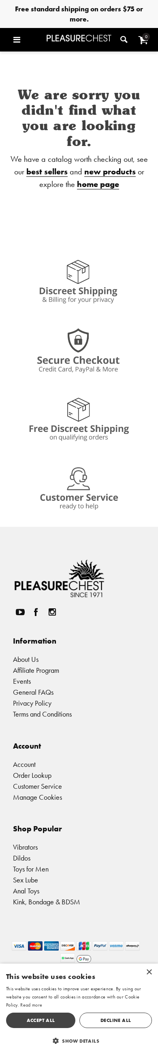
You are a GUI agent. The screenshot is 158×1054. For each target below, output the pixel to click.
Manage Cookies (37, 797)
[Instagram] (52, 612)
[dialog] (79, 1009)
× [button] (149, 972)
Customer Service (37, 786)
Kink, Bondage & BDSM (46, 901)
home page (98, 184)
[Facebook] (36, 612)
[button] (28, 39)
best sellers (47, 171)
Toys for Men (31, 869)
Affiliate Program (36, 670)
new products (110, 171)
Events (22, 681)
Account (24, 764)
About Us (25, 659)
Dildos (21, 858)
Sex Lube (25, 880)
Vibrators (25, 847)
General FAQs (33, 692)
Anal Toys (26, 891)
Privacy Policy (32, 703)
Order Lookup (32, 775)
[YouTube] (20, 612)
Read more (31, 1005)
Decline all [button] (115, 1020)
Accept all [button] (41, 1020)
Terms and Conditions (42, 714)
